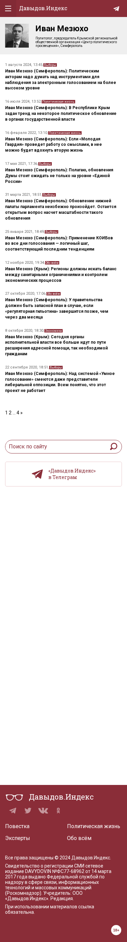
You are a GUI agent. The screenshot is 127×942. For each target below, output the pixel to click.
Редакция (61, 898)
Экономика (53, 330)
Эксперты (17, 838)
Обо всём (52, 262)
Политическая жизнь (58, 101)
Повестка (17, 826)
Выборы (50, 65)
